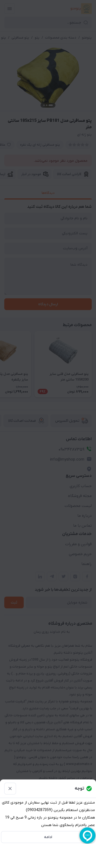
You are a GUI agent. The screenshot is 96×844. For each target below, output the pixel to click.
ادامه (48, 837)
